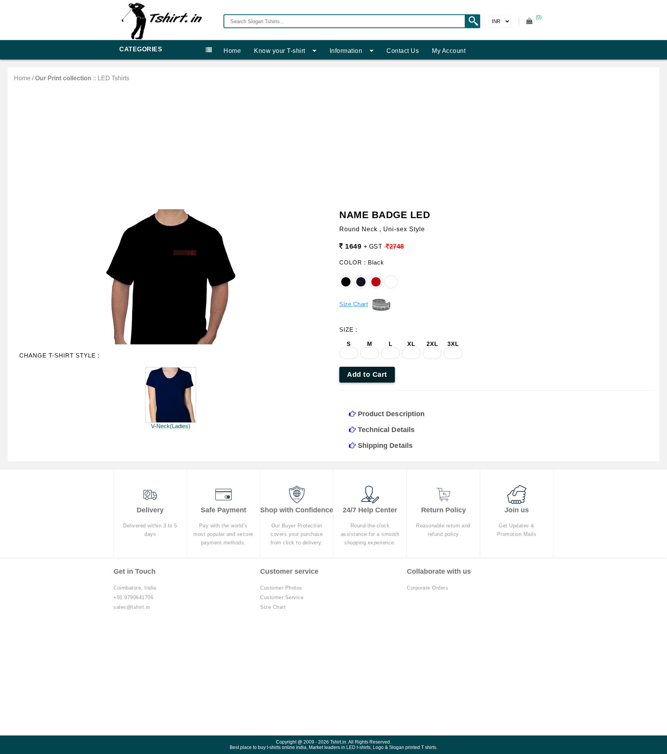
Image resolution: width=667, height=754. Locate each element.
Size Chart (273, 607)
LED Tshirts (113, 78)
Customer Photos (281, 588)
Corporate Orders (427, 588)
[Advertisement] (333, 140)
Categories (140, 49)
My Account (449, 50)
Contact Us (402, 50)
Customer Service (281, 597)
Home (232, 50)
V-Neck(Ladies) (170, 426)
